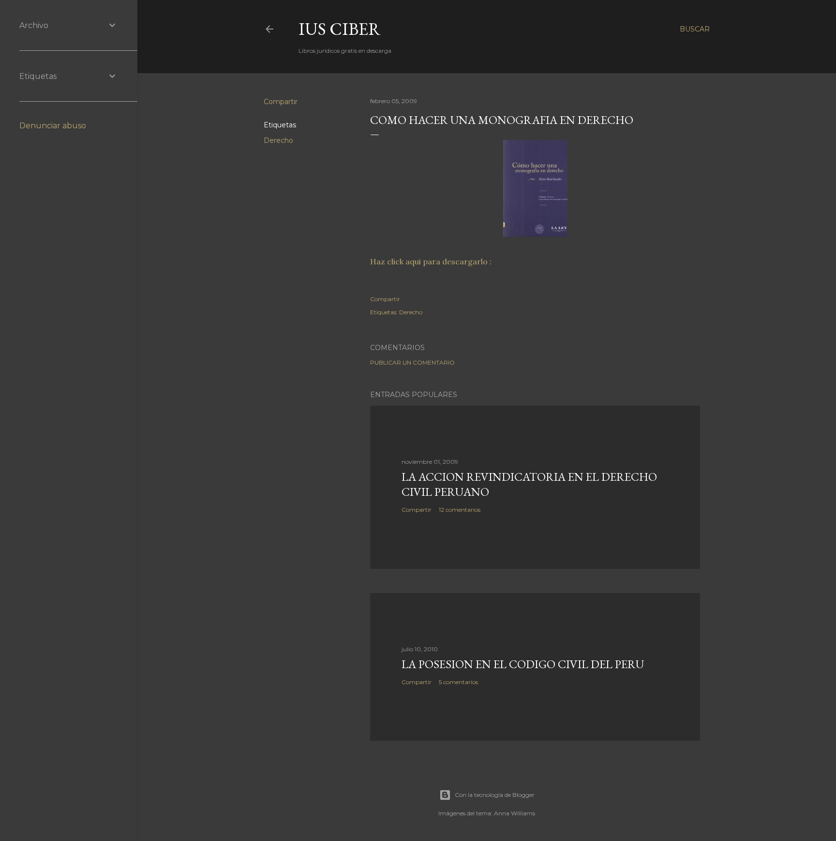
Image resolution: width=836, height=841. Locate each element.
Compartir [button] (281, 101)
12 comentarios (459, 509)
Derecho (278, 140)
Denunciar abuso (52, 125)
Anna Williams (514, 813)
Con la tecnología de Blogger (495, 794)
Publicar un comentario (412, 362)
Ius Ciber (340, 28)
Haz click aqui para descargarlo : (431, 261)
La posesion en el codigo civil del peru (523, 664)
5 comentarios (458, 682)
